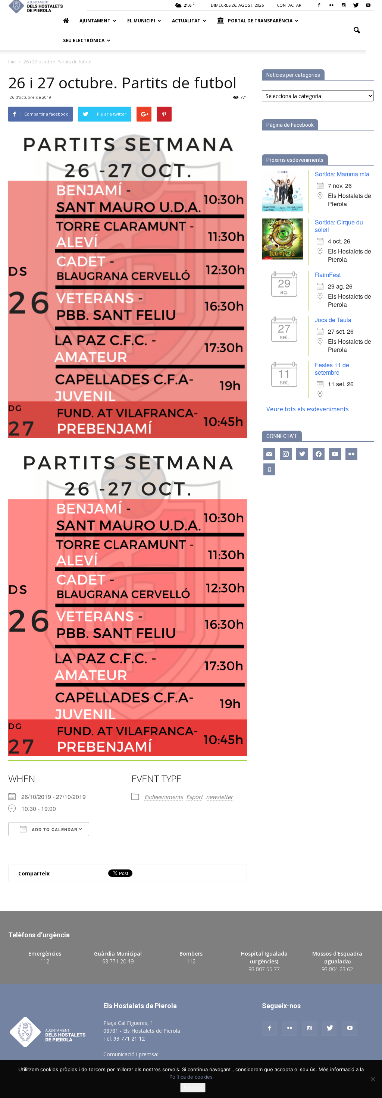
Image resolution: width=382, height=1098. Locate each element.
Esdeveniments (163, 796)
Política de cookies (191, 1077)
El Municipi (141, 21)
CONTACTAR (289, 5)
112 (44, 961)
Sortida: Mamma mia (342, 174)
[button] (357, 31)
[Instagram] (343, 5)
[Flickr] (331, 5)
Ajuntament (94, 21)
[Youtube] (368, 5)
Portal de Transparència (260, 21)
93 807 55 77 (264, 969)
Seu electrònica (83, 40)
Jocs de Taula (333, 319)
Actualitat (186, 21)
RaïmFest (328, 274)
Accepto (193, 1088)
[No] (372, 1079)
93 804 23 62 (337, 969)
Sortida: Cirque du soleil (339, 226)
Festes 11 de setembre (332, 369)
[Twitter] (355, 5)
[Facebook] (319, 5)
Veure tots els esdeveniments (307, 409)
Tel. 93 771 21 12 (124, 1038)
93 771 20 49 (118, 961)
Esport (194, 796)
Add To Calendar (54, 829)
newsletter (219, 796)
